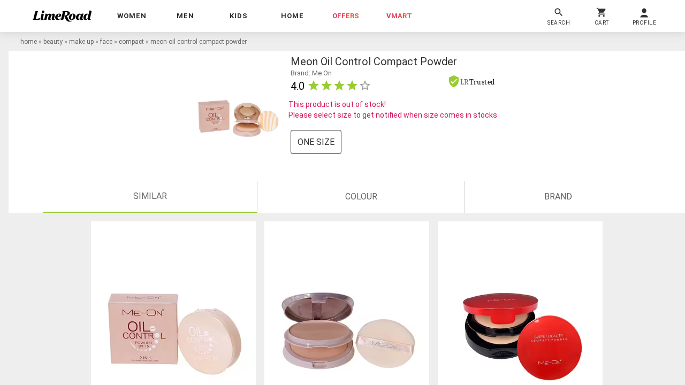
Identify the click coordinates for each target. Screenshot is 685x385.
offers (345, 16)
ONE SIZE (316, 142)
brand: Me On (311, 73)
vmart (399, 16)
